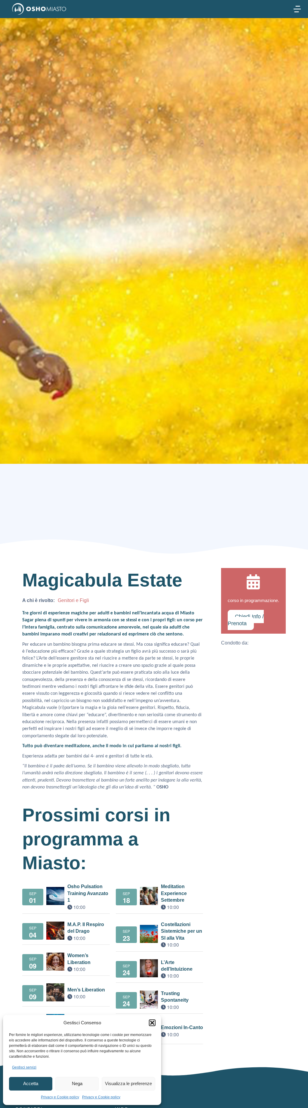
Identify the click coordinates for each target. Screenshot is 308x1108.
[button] (152, 1023)
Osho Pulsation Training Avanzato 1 (87, 893)
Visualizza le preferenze (128, 1083)
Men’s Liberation (86, 989)
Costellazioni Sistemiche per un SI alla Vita (181, 931)
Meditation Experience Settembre (174, 893)
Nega (77, 1083)
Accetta (30, 1083)
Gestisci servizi (24, 1067)
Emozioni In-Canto (182, 1027)
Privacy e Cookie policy (60, 1097)
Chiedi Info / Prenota (246, 619)
